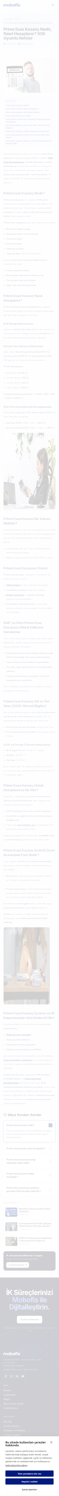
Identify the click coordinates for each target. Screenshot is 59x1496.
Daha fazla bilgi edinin (16, 1465)
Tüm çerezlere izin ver (30, 1473)
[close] (51, 1442)
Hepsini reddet (29, 1481)
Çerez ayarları (29, 1489)
